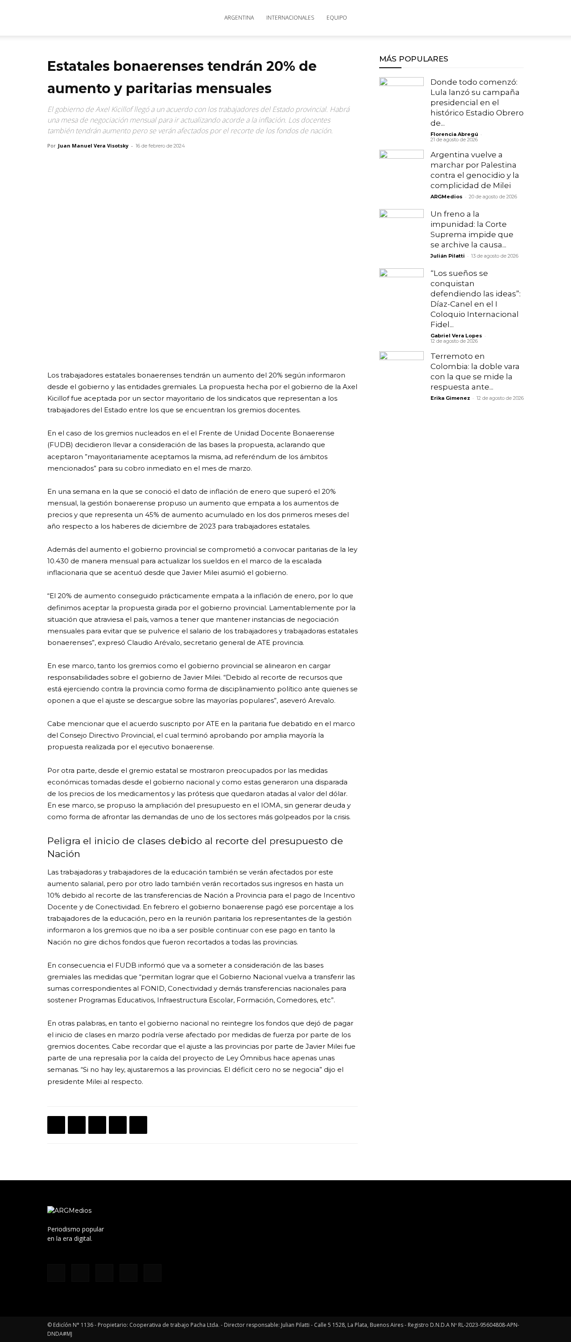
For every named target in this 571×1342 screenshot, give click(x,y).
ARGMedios (446, 196)
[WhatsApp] (97, 1125)
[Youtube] (489, 18)
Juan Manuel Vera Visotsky (93, 145)
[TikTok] (459, 18)
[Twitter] (474, 18)
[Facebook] (430, 18)
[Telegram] (138, 1125)
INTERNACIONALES (290, 17)
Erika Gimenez (450, 398)
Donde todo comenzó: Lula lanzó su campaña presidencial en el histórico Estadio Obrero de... (477, 102)
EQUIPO (337, 17)
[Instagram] (444, 18)
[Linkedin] (118, 1125)
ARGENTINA (239, 17)
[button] (513, 18)
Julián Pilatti (447, 256)
